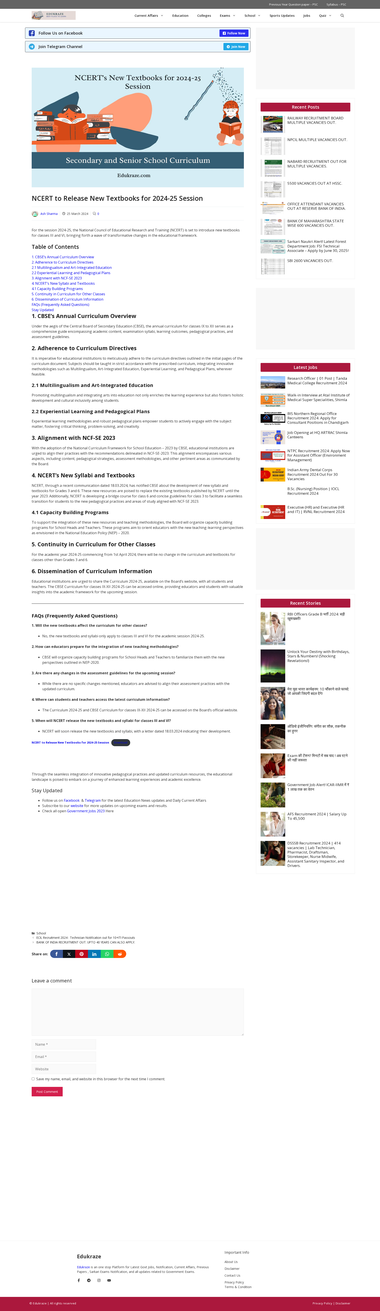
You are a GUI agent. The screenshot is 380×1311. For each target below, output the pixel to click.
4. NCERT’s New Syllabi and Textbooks (63, 283)
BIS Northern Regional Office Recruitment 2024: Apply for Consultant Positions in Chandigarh (318, 418)
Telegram (93, 800)
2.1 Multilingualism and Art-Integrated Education (72, 267)
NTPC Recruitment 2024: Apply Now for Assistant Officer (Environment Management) (318, 455)
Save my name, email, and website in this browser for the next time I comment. (100, 1079)
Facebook (72, 800)
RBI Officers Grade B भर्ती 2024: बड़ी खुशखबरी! (316, 616)
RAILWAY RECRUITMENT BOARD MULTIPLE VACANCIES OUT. (315, 120)
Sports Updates (282, 15)
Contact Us (232, 1275)
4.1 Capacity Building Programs (57, 288)
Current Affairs (146, 15)
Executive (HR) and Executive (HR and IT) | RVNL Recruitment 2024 (316, 509)
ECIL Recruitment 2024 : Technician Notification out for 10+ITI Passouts (86, 937)
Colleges (204, 15)
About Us (231, 1262)
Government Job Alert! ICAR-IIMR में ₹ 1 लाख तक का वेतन (318, 787)
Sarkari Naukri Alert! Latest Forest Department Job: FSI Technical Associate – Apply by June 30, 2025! (318, 246)
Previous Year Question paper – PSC (293, 4)
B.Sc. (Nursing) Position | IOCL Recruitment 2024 (313, 491)
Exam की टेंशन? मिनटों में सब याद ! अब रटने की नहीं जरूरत (317, 757)
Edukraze (84, 1267)
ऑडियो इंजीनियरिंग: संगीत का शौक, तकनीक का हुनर (316, 728)
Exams (225, 15)
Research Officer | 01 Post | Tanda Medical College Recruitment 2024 (317, 380)
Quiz (322, 15)
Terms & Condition (238, 1287)
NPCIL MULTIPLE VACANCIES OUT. (317, 139)
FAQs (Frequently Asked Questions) (60, 304)
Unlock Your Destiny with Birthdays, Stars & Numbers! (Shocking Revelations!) (318, 656)
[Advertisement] (112, 760)
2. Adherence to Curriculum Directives (62, 262)
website (77, 805)
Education (180, 15)
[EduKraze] (54, 15)
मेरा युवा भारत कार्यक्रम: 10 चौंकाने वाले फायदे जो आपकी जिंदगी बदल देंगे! (318, 691)
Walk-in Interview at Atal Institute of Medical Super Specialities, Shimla (318, 397)
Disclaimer (232, 1268)
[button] (342, 15)
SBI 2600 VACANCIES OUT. (310, 260)
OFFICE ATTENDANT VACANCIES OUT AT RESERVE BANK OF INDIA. (316, 206)
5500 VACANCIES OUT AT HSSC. (314, 183)
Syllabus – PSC (336, 4)
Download (120, 742)
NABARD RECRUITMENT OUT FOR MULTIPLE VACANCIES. (316, 163)
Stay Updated (43, 309)
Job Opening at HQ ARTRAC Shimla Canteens (317, 434)
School (250, 15)
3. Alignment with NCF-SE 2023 (57, 278)
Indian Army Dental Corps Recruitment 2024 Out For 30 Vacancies (312, 474)
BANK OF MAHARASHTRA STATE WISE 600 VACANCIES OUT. (315, 223)
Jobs (306, 15)
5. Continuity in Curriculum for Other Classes (68, 294)
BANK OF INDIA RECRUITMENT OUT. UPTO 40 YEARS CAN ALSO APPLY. (86, 942)
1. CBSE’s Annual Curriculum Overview (63, 257)
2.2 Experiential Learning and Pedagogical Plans (71, 272)
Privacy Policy (234, 1282)
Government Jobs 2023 (86, 811)
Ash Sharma (49, 214)
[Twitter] (69, 954)
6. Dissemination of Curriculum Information (67, 299)
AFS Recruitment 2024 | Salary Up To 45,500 (317, 816)
